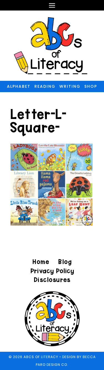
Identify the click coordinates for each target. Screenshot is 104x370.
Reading (44, 86)
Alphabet (19, 86)
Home (40, 261)
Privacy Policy (52, 270)
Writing (69, 86)
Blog (65, 261)
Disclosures (52, 279)
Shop (90, 86)
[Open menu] (52, 5)
